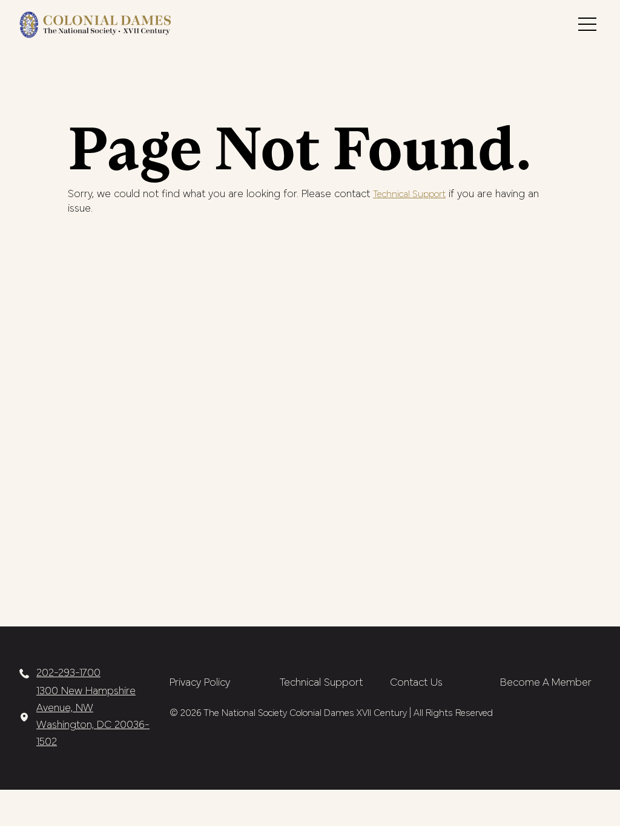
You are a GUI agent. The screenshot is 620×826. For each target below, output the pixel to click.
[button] (587, 24)
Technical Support (409, 195)
